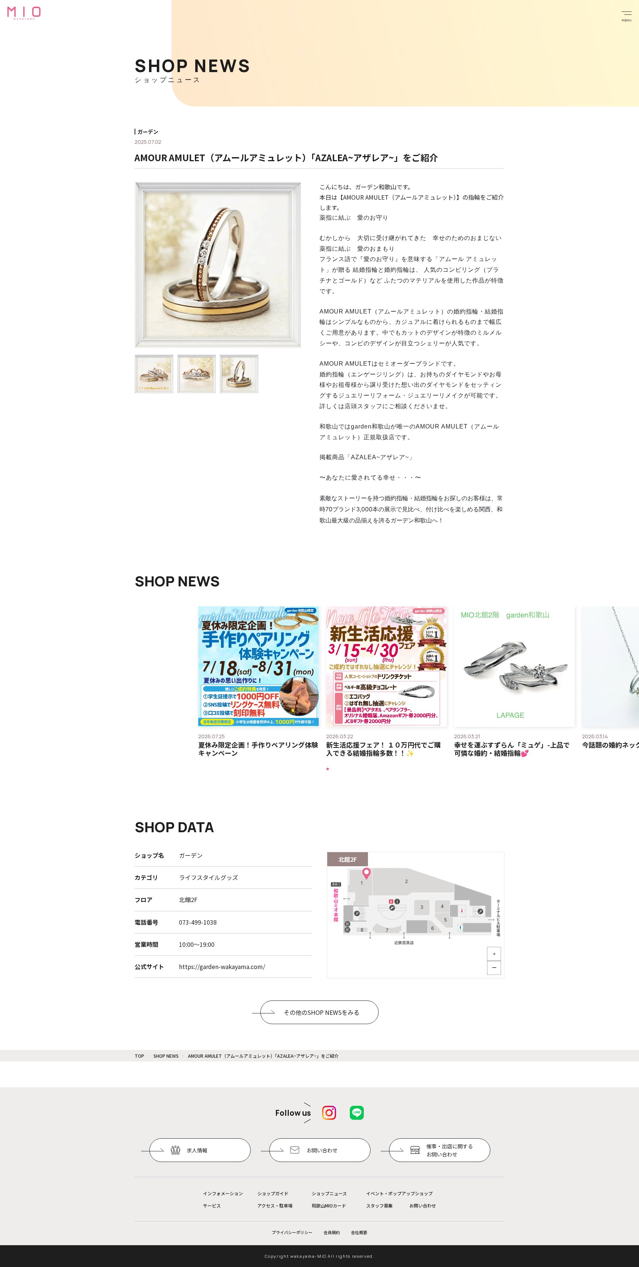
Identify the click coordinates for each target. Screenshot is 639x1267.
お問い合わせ (422, 1205)
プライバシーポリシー (292, 1232)
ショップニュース (329, 1193)
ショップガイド (272, 1193)
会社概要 (359, 1232)
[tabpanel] (258, 681)
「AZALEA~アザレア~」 (380, 457)
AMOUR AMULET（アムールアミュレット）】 (402, 197)
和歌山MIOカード (329, 1205)
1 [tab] (327, 768)
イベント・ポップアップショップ (399, 1193)
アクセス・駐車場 (275, 1205)
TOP (139, 1056)
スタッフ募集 (379, 1205)
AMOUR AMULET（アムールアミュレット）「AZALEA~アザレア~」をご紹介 (263, 1056)
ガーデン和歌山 (375, 186)
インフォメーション (223, 1193)
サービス (212, 1205)
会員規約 (332, 1232)
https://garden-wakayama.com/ (222, 966)
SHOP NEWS (166, 1056)
